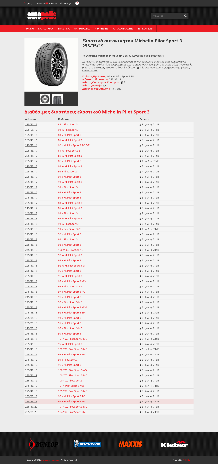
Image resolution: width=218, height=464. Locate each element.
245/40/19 (31, 359)
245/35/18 (31, 312)
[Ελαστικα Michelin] (62, 444)
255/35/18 (31, 318)
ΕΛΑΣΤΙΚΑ (64, 28)
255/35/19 (31, 396)
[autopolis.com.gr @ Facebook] (77, 3)
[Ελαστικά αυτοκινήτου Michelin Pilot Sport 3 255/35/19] (51, 64)
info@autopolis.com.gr (60, 3)
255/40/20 (31, 406)
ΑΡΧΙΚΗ (29, 28)
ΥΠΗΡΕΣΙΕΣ (101, 28)
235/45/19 (31, 344)
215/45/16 (31, 145)
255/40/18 (31, 307)
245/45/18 (31, 250)
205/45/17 (31, 150)
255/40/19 (31, 370)
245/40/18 (31, 286)
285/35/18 (31, 338)
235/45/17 (31, 192)
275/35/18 (31, 328)
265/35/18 (31, 323)
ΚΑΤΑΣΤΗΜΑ (45, 28)
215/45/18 (31, 218)
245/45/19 (31, 349)
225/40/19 (31, 354)
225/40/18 (31, 255)
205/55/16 (31, 129)
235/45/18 (31, 244)
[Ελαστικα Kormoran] (192, 444)
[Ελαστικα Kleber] (149, 444)
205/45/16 (31, 140)
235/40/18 (31, 270)
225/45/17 (31, 171)
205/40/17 (31, 203)
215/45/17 (31, 166)
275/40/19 (31, 385)
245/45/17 (31, 197)
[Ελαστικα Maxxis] (105, 444)
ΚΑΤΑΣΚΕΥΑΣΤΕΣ (123, 28)
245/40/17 (31, 213)
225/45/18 (31, 223)
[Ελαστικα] (40, 17)
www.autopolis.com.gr (50, 460)
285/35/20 (31, 412)
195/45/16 (31, 135)
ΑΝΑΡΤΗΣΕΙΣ (82, 28)
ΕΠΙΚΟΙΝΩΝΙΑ (146, 28)
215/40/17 (31, 208)
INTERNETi (187, 460)
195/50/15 (31, 124)
